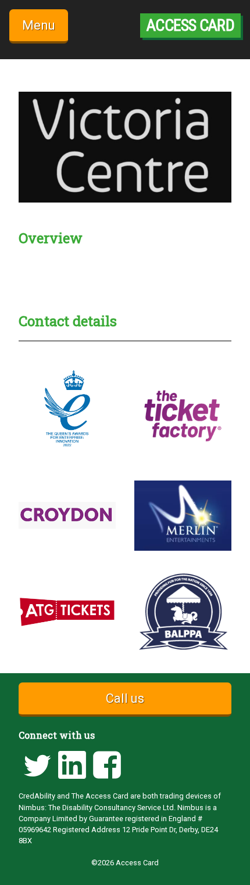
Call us (125, 698)
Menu (38, 25)
